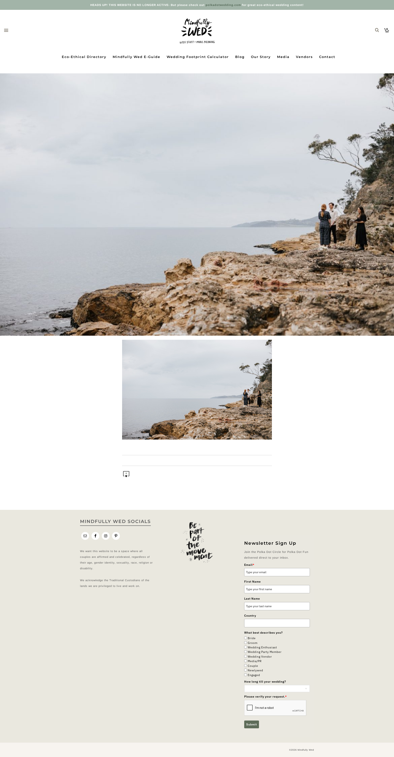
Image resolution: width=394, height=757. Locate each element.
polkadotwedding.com (223, 5)
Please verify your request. (265, 696)
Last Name (252, 598)
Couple (253, 666)
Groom (253, 643)
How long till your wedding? (265, 681)
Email (249, 565)
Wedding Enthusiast (262, 647)
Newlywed (255, 670)
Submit (251, 724)
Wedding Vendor (260, 656)
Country (250, 615)
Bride (252, 638)
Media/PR (255, 661)
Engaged (254, 675)
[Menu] (6, 30)
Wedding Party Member (265, 652)
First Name (252, 581)
